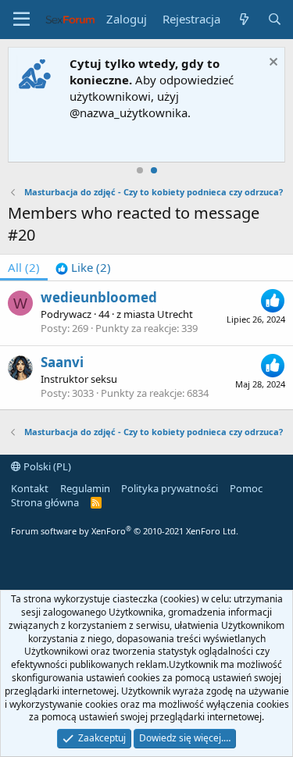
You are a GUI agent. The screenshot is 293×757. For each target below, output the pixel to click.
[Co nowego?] (243, 19)
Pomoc (246, 488)
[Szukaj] (274, 19)
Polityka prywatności (169, 488)
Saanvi (62, 362)
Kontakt (29, 488)
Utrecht (175, 314)
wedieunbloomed (99, 297)
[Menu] (21, 19)
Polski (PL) (46, 466)
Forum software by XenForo (124, 531)
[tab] (83, 267)
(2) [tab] (24, 267)
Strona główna (45, 502)
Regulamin (85, 488)
